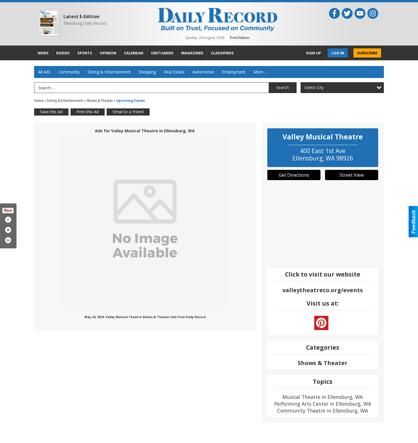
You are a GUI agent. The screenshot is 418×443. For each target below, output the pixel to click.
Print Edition (239, 37)
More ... (260, 72)
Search (282, 87)
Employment (233, 72)
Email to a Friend (128, 111)
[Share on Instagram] (8, 240)
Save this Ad (51, 111)
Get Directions (294, 175)
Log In (337, 52)
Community (69, 72)
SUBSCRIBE (367, 52)
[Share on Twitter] (8, 230)
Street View (352, 175)
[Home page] (217, 19)
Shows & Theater (99, 101)
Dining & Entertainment (109, 72)
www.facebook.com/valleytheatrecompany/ (321, 323)
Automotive (203, 72)
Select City (314, 87)
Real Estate (174, 72)
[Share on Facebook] (8, 220)
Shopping (147, 72)
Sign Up (313, 52)
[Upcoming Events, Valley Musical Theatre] (145, 221)
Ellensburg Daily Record (85, 23)
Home (39, 101)
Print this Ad (87, 111)
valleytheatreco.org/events (322, 290)
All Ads (44, 72)
